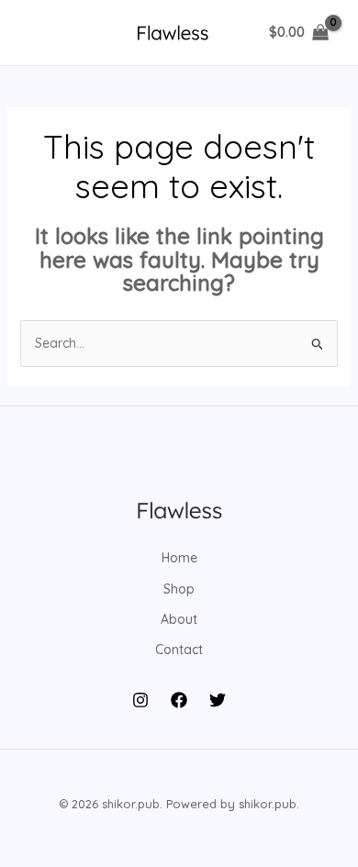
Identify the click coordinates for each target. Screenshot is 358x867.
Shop (179, 589)
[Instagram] (140, 700)
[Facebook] (179, 700)
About (179, 619)
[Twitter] (217, 700)
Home (179, 558)
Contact (179, 649)
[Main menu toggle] (40, 33)
